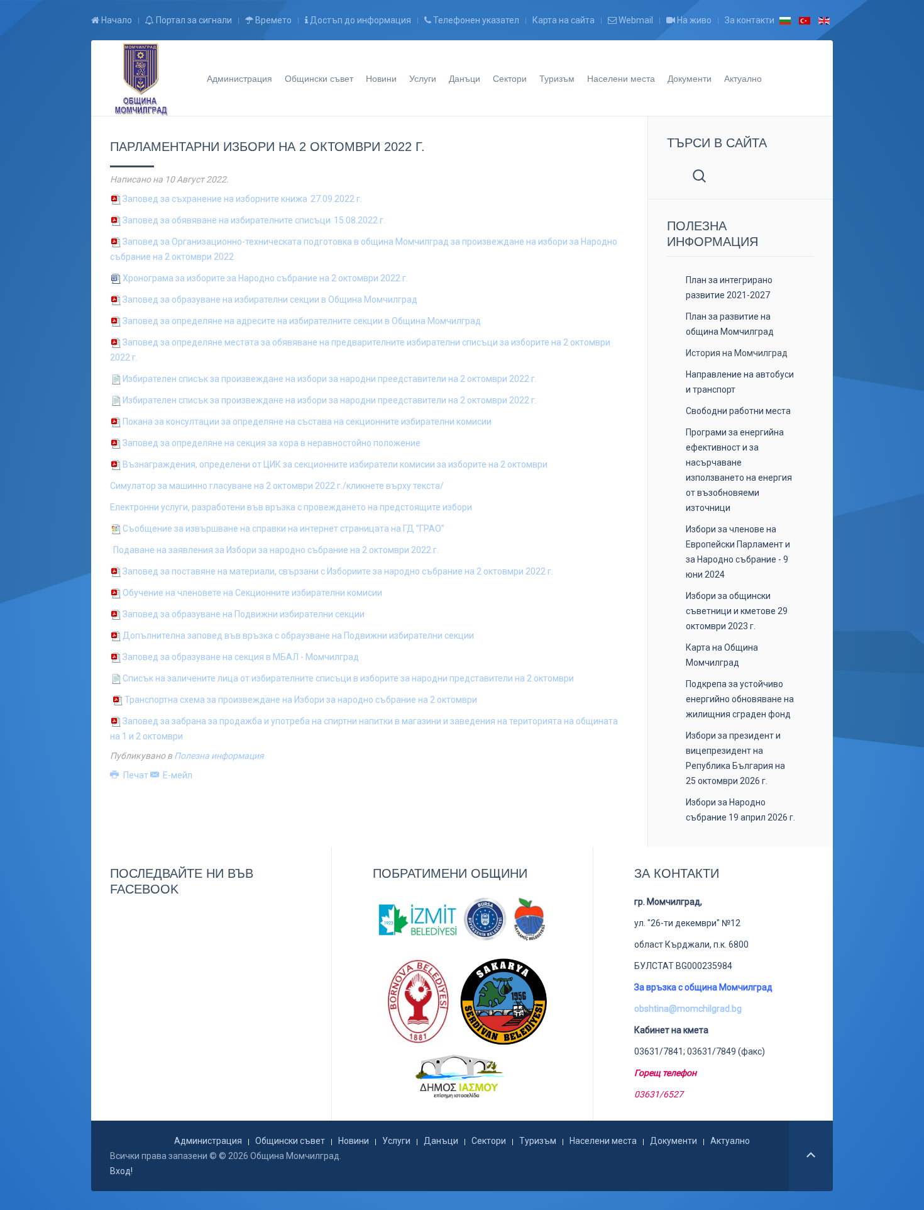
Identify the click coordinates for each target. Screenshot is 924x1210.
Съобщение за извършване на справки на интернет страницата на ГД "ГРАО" (283, 529)
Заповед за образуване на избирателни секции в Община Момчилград (270, 299)
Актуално (743, 78)
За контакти (749, 20)
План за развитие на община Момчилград (730, 324)
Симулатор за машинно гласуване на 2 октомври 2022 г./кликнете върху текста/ (277, 486)
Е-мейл (176, 775)
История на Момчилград (737, 353)
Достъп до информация (359, 20)
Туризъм (557, 78)
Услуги (422, 78)
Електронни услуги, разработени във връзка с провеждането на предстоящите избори (291, 507)
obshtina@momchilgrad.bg (688, 1009)
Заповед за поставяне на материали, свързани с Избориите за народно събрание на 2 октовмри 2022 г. (338, 571)
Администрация (239, 78)
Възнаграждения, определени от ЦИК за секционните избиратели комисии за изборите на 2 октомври (336, 464)
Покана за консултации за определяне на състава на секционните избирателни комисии (307, 422)
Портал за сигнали (193, 20)
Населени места (621, 78)
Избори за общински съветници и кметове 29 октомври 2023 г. (737, 611)
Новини (381, 78)
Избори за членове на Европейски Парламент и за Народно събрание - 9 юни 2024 (738, 552)
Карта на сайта (563, 20)
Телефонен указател (475, 20)
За (241, 657)
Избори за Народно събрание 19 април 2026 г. (740, 809)
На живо (693, 20)
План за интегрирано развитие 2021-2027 (729, 287)
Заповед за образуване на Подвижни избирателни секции (244, 614)
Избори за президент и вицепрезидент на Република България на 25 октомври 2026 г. (735, 758)
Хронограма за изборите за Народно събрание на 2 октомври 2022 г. (265, 278)
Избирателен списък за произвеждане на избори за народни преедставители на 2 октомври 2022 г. (330, 379)
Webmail (635, 20)
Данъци (464, 78)
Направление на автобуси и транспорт (740, 382)
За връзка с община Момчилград (703, 987)
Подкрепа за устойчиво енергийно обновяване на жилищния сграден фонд (740, 699)
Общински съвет (319, 78)
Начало (115, 20)
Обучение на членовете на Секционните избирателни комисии (252, 593)
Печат (135, 775)
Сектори (510, 78)
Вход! (121, 1171)
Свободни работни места (738, 411)
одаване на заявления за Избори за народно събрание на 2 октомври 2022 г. (279, 550)
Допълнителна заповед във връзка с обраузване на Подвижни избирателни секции (298, 635)
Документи (690, 78)
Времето (272, 20)
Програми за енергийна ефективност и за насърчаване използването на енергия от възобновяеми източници (739, 470)
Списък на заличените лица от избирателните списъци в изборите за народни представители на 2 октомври (348, 678)
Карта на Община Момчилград (722, 655)
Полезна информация (219, 756)
